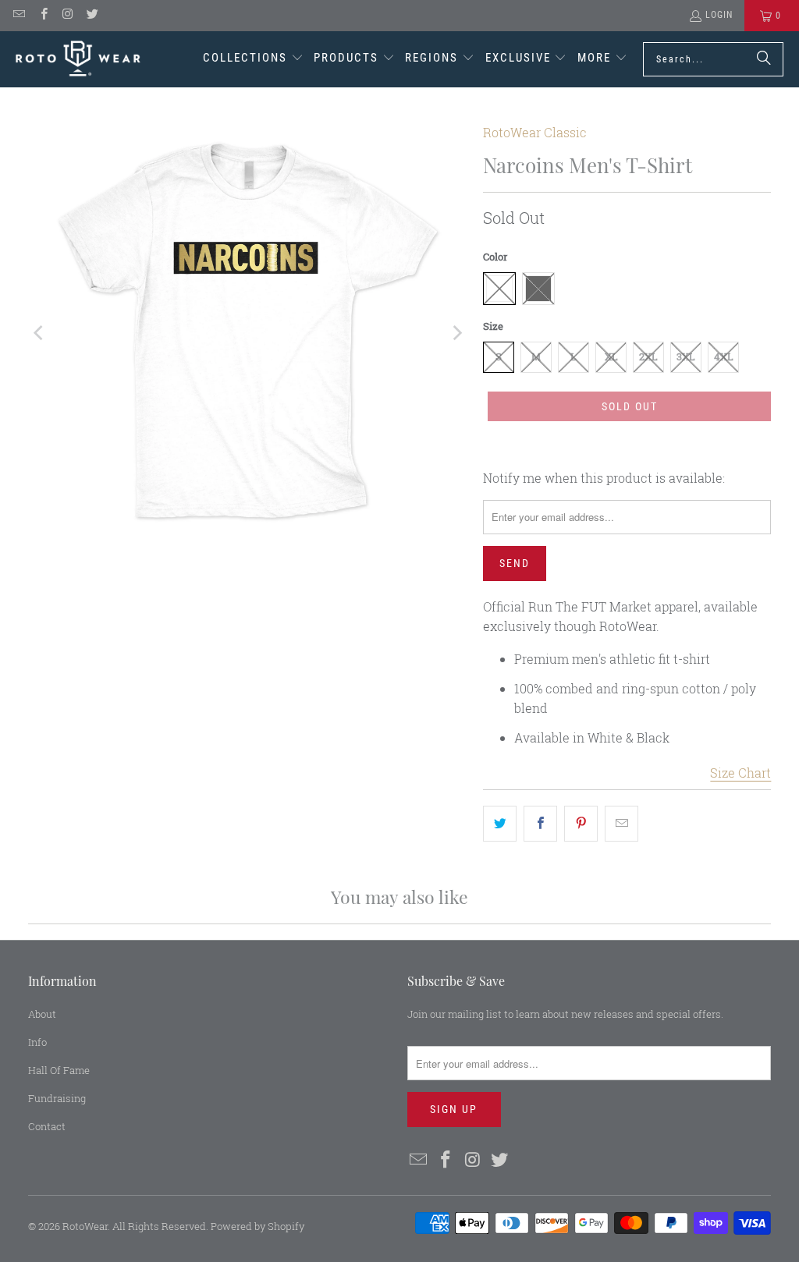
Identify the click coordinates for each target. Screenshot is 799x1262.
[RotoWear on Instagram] (67, 15)
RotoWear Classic (535, 132)
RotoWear (85, 1226)
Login (719, 14)
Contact (47, 1126)
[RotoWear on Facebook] (42, 15)
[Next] (455, 333)
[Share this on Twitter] (500, 824)
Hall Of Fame (59, 1070)
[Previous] (39, 333)
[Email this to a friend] (621, 824)
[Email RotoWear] (18, 15)
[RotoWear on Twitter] (91, 15)
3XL (685, 356)
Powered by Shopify (257, 1226)
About (42, 1014)
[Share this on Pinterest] (581, 824)
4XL (723, 356)
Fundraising (57, 1098)
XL (611, 356)
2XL (648, 356)
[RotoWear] (78, 59)
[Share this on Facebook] (540, 824)
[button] (253, 59)
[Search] (763, 59)
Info (37, 1042)
